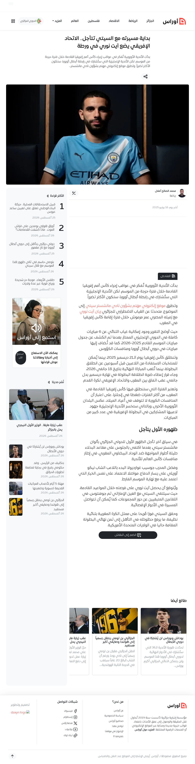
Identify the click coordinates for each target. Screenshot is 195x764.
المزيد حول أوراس (144, 729)
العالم (75, 21)
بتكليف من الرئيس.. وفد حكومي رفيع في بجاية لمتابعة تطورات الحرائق (44, 467)
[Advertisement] (128, 242)
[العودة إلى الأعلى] (12, 756)
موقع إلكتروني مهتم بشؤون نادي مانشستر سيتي (125, 306)
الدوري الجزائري (28, 21)
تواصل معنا (117, 726)
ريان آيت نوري (90, 311)
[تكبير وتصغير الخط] (73, 193)
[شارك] (145, 76)
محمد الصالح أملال (165, 191)
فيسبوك (68, 711)
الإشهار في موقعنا (114, 731)
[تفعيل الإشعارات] (10, 3)
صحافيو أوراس (116, 721)
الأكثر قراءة (57, 196)
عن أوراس (118, 710)
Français (118, 736)
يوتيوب (69, 729)
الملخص (165, 276)
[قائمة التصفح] (13, 21)
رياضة (173, 196)
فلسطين (94, 21)
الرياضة (133, 21)
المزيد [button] (58, 21)
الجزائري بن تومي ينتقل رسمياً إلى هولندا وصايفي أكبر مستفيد (45, 504)
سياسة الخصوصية (114, 715)
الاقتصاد (114, 21)
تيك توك (68, 735)
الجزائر (150, 21)
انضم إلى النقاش (126, 535)
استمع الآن (20, 356)
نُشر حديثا (57, 382)
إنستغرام (68, 717)
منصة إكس (67, 723)
